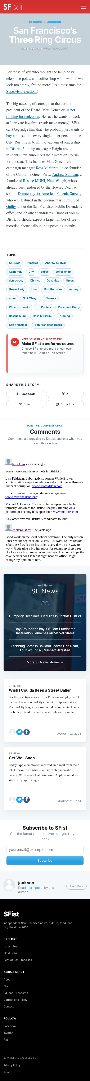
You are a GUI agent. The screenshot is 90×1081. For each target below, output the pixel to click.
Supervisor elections (21, 91)
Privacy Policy (12, 1065)
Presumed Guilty (69, 307)
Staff (7, 986)
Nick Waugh (56, 180)
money (73, 289)
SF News (35, 21)
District (35, 280)
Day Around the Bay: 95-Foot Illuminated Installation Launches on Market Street (45, 631)
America (32, 262)
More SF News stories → (45, 662)
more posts (35, 888)
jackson (54, 21)
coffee (45, 271)
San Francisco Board (48, 324)
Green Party (16, 289)
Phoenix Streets (68, 193)
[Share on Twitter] (19, 732)
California (15, 271)
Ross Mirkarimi (48, 167)
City (31, 271)
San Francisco (18, 324)
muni (12, 298)
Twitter (8, 1032)
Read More (76, 886)
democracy (16, 280)
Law (34, 289)
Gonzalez (53, 280)
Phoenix (50, 298)
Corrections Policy (15, 999)
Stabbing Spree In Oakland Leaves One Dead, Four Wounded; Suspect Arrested (45, 648)
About (8, 979)
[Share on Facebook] (26, 732)
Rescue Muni (17, 316)
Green (70, 280)
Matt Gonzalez (53, 289)
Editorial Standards (16, 993)
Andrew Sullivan (65, 174)
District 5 (17, 148)
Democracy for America (36, 193)
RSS (6, 1039)
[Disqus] (45, 509)
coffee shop (63, 271)
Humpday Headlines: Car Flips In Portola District (45, 616)
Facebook (10, 1026)
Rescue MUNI (34, 180)
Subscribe (45, 860)
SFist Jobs (10, 953)
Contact (9, 1006)
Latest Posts (12, 946)
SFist (11, 914)
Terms (7, 1072)
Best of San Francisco (18, 960)
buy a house (15, 135)
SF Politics (44, 307)
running (65, 316)
